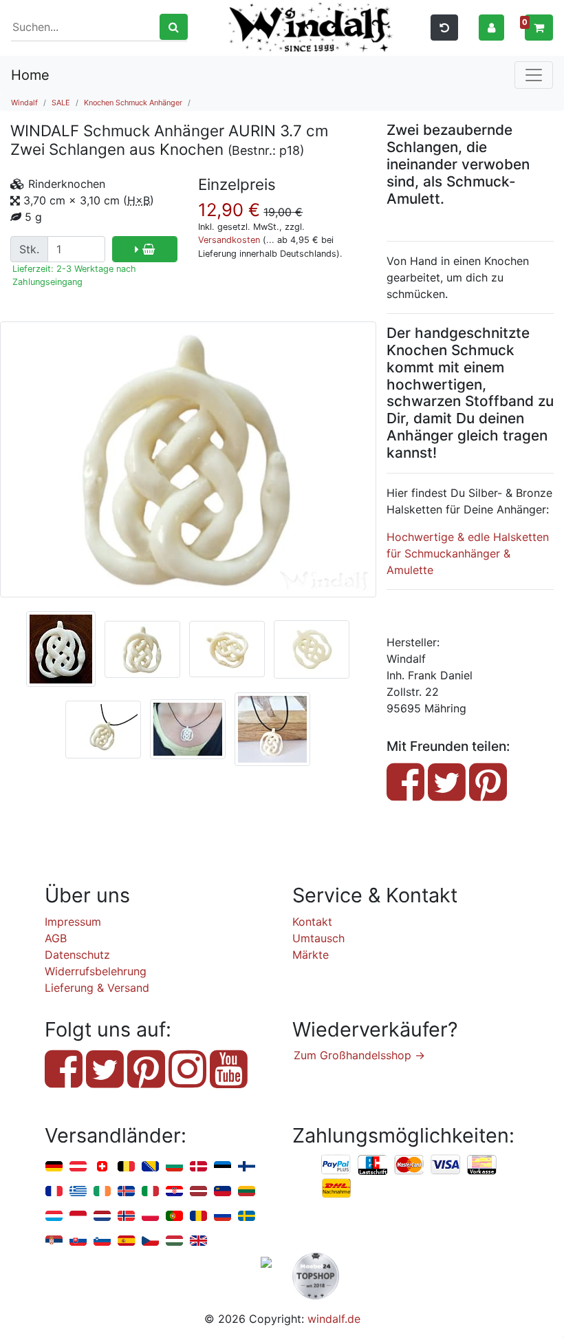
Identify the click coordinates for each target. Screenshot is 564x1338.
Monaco (78, 1216)
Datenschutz (77, 955)
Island (126, 1192)
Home (30, 75)
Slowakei (78, 1241)
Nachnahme (336, 1188)
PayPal (336, 1165)
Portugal (174, 1216)
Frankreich (54, 1192)
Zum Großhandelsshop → (359, 1055)
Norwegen (126, 1216)
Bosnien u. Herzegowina (150, 1167)
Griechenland (78, 1192)
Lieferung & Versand (97, 988)
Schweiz (102, 1167)
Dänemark (198, 1167)
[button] (491, 27)
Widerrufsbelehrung (96, 971)
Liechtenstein (222, 1192)
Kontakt (312, 921)
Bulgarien (174, 1167)
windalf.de (333, 1319)
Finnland (246, 1167)
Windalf (24, 102)
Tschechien (150, 1241)
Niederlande (102, 1216)
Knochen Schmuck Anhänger (133, 102)
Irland (102, 1192)
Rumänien (198, 1216)
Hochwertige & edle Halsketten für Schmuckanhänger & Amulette (468, 553)
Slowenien (102, 1241)
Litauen (246, 1192)
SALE (61, 102)
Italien (150, 1192)
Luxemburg (54, 1216)
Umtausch (318, 938)
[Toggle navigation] (533, 75)
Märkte (310, 955)
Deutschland (54, 1167)
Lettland (198, 1192)
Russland (222, 1216)
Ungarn (174, 1241)
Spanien (126, 1241)
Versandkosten (229, 240)
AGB (56, 938)
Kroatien (174, 1192)
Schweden (246, 1216)
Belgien (126, 1167)
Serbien (54, 1241)
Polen (150, 1216)
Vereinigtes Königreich (198, 1241)
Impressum (73, 921)
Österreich (78, 1167)
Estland (222, 1167)
